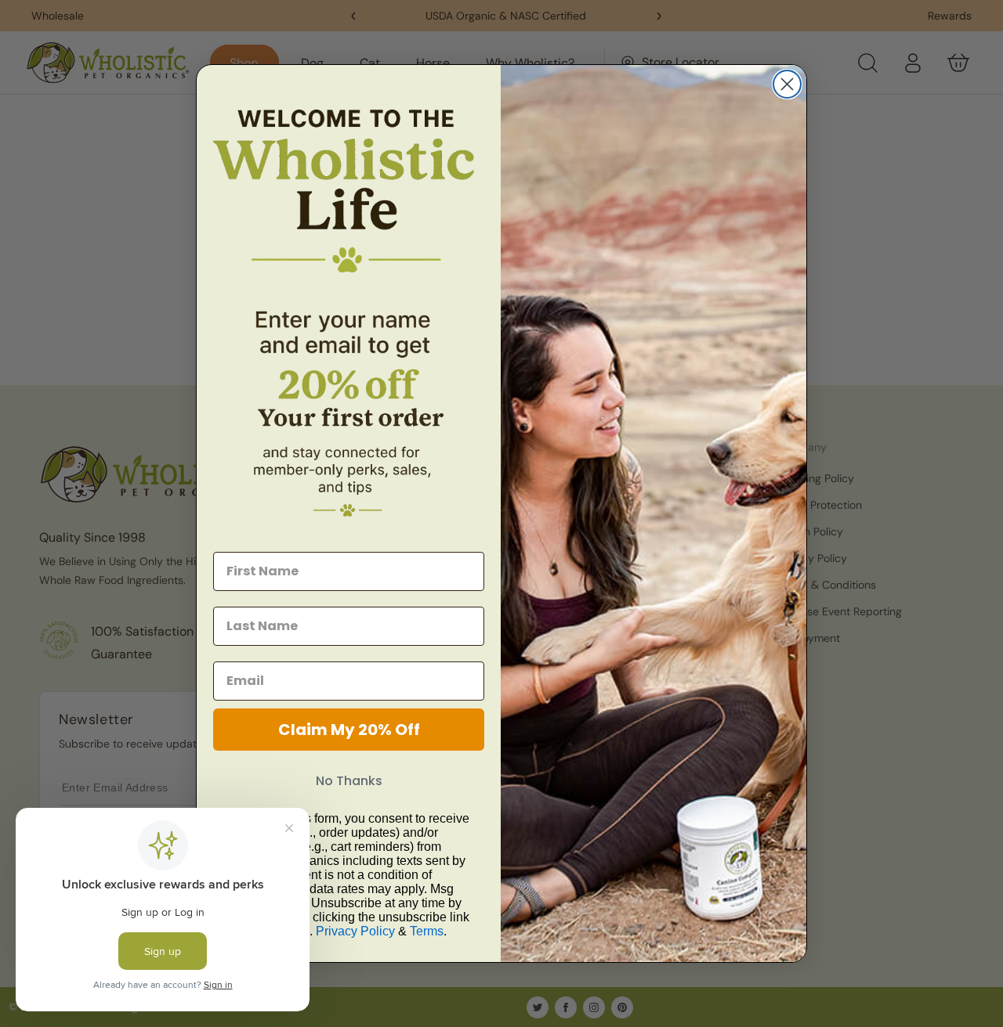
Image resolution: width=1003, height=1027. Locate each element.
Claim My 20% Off (349, 730)
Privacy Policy (355, 931)
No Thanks (349, 781)
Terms (427, 931)
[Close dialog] (787, 84)
